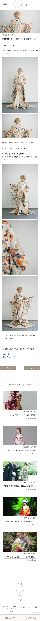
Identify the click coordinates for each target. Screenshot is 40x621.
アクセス (30, 607)
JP (4, 608)
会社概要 (22, 607)
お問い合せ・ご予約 (9, 357)
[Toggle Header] (4, 4)
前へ (8, 368)
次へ (32, 368)
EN (7, 608)
